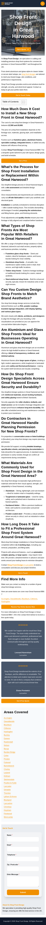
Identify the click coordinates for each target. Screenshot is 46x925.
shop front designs (29, 74)
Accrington (5, 599)
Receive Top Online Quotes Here (23, 607)
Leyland (7, 773)
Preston (7, 759)
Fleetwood (8, 814)
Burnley (7, 735)
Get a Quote (21, 49)
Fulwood (7, 762)
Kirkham (7, 776)
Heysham (7, 810)
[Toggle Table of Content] (22, 102)
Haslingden (5, 601)
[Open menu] (42, 3)
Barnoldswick (9, 766)
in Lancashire (21, 565)
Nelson (6, 745)
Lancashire (8, 803)
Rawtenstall (8, 742)
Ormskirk (7, 790)
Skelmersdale (9, 779)
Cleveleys (7, 807)
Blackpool (7, 800)
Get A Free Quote (23, 701)
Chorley (7, 769)
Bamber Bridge (9, 752)
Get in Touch (23, 573)
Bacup (6, 749)
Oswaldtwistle (15, 599)
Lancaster (7, 786)
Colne (6, 755)
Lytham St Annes (10, 796)
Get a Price (23, 161)
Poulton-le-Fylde (10, 783)
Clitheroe (33, 599)
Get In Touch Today (23, 95)
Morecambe (8, 817)
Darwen (7, 738)
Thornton (7, 793)
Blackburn (25, 599)
